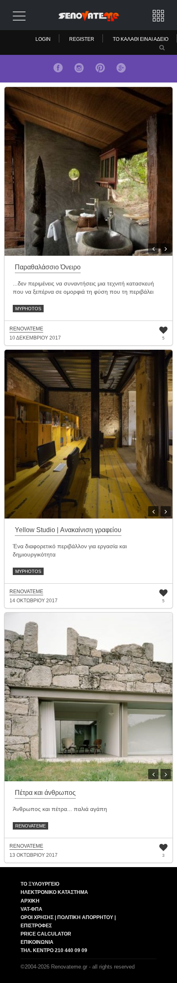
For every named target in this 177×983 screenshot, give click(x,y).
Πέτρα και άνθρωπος (45, 792)
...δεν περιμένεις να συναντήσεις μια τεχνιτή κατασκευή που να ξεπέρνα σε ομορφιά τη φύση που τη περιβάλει (83, 287)
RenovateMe (26, 329)
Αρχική (30, 901)
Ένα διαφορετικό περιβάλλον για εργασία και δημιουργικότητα (70, 550)
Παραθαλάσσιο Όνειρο (48, 267)
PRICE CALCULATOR (46, 934)
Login (43, 39)
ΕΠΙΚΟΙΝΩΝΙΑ (37, 942)
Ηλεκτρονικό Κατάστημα (54, 892)
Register (81, 39)
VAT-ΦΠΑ (31, 909)
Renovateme (30, 825)
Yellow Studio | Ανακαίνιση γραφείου (68, 529)
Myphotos (28, 308)
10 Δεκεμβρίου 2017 (35, 338)
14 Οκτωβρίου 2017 (33, 600)
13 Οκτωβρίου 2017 (33, 855)
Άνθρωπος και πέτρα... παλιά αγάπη (60, 809)
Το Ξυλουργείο (40, 884)
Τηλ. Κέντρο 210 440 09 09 (54, 950)
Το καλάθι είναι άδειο (140, 39)
